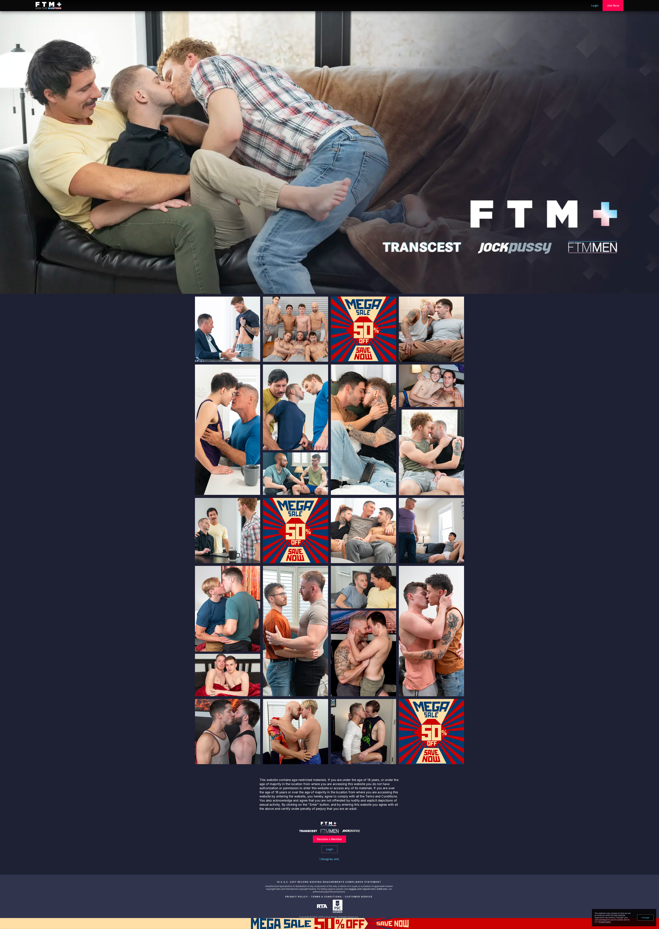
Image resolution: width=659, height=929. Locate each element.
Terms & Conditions (326, 896)
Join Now (613, 5)
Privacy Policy (296, 896)
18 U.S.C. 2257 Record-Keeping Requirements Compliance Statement (329, 882)
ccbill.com (382, 889)
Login (594, 5)
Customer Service (359, 896)
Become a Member (329, 839)
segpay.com (355, 889)
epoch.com (369, 889)
